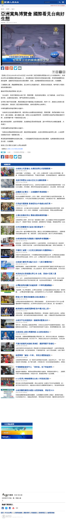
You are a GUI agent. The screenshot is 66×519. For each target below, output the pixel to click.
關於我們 (26, 512)
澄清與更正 (42, 512)
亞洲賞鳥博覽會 (19, 152)
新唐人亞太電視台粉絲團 (15, 149)
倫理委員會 (51, 512)
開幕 (29, 152)
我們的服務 (18, 512)
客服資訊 (34, 512)
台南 (8, 152)
